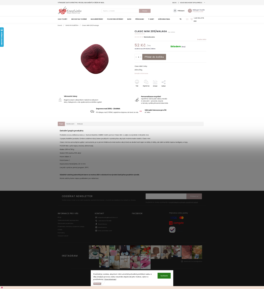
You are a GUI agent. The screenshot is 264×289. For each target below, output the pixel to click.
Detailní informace (141, 73)
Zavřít (199, 90)
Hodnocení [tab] (70, 124)
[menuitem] (63, 19)
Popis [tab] (61, 124)
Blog (174, 3)
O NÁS (60, 230)
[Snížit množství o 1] (136, 57)
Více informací (110, 279)
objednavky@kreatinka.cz (108, 217)
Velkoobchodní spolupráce (191, 3)
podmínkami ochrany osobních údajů (183, 202)
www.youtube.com (105, 231)
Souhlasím (164, 276)
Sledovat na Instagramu (193, 261)
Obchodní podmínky (65, 223)
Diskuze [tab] (80, 124)
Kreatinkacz (102, 224)
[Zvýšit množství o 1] (141, 57)
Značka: (201, 39)
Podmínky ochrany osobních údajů (71, 226)
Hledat (144, 11)
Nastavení (97, 283)
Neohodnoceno (149, 37)
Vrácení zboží (63, 236)
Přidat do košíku (154, 56)
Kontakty (61, 233)
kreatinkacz (102, 227)
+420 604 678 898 (104, 221)
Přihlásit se (194, 196)
